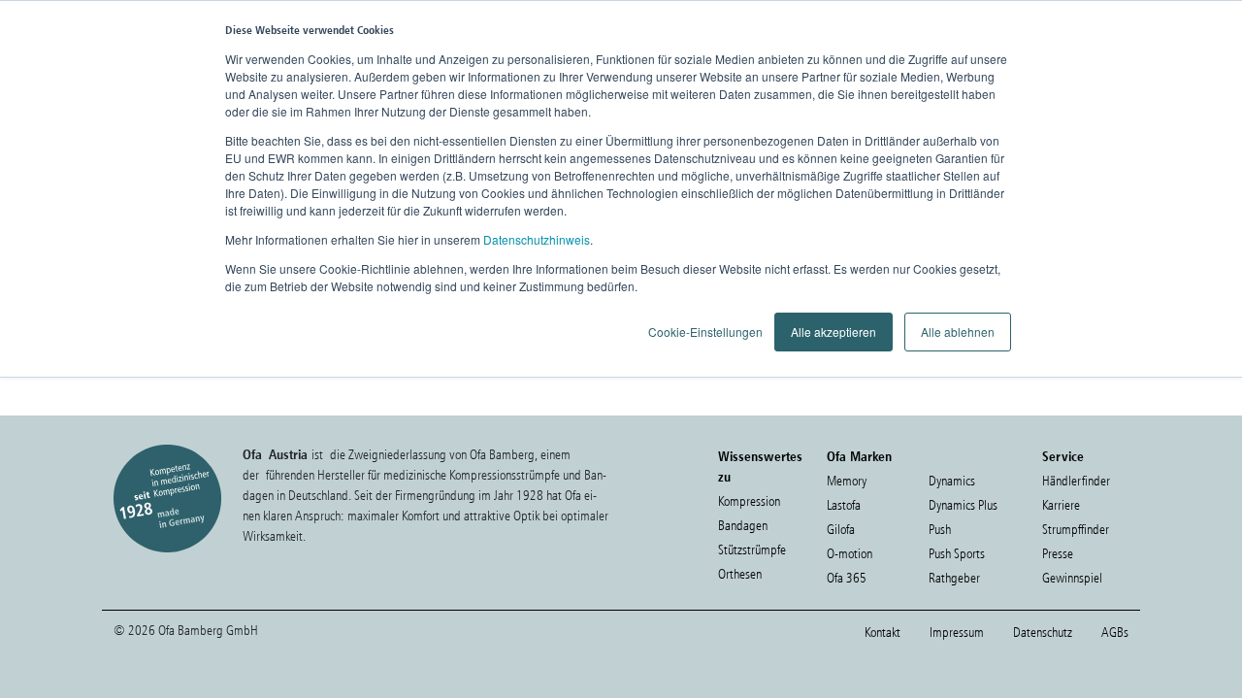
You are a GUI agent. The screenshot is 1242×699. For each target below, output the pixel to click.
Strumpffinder (1075, 529)
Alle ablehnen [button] (958, 331)
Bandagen (743, 525)
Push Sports (957, 554)
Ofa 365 (846, 578)
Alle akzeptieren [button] (833, 331)
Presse (1057, 554)
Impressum (957, 632)
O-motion (849, 554)
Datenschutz (1042, 632)
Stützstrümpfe (752, 550)
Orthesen (740, 574)
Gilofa (841, 529)
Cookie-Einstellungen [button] (705, 331)
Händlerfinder (1076, 481)
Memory (846, 481)
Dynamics (952, 481)
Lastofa (844, 505)
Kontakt (882, 632)
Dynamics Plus (963, 505)
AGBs (1114, 632)
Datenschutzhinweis (536, 239)
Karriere (1061, 505)
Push (940, 529)
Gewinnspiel (1072, 578)
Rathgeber (954, 578)
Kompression (749, 501)
